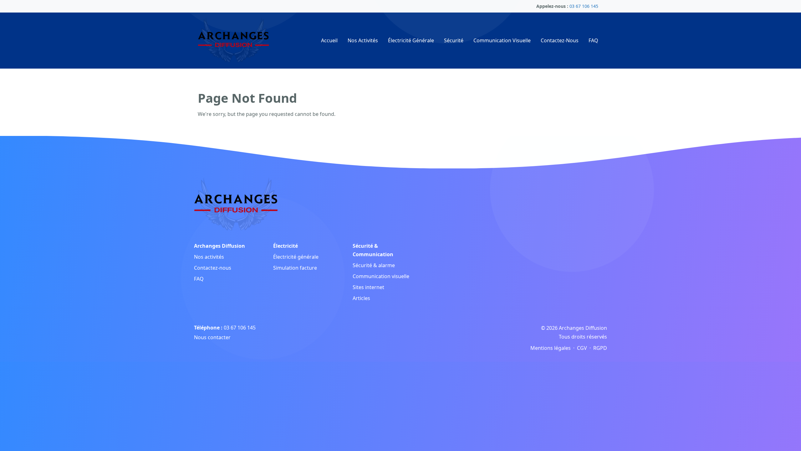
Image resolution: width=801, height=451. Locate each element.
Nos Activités (363, 40)
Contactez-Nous (560, 40)
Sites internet (368, 287)
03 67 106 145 (240, 327)
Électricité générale (296, 256)
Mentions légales (550, 348)
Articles (361, 298)
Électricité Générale (411, 40)
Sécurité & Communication (373, 250)
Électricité (285, 245)
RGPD (600, 348)
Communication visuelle (381, 276)
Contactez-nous (212, 267)
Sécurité (453, 40)
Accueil (329, 40)
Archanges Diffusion (219, 245)
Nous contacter (212, 337)
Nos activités (209, 256)
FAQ (593, 40)
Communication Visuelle (502, 40)
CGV (582, 348)
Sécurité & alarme (374, 265)
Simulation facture (295, 267)
